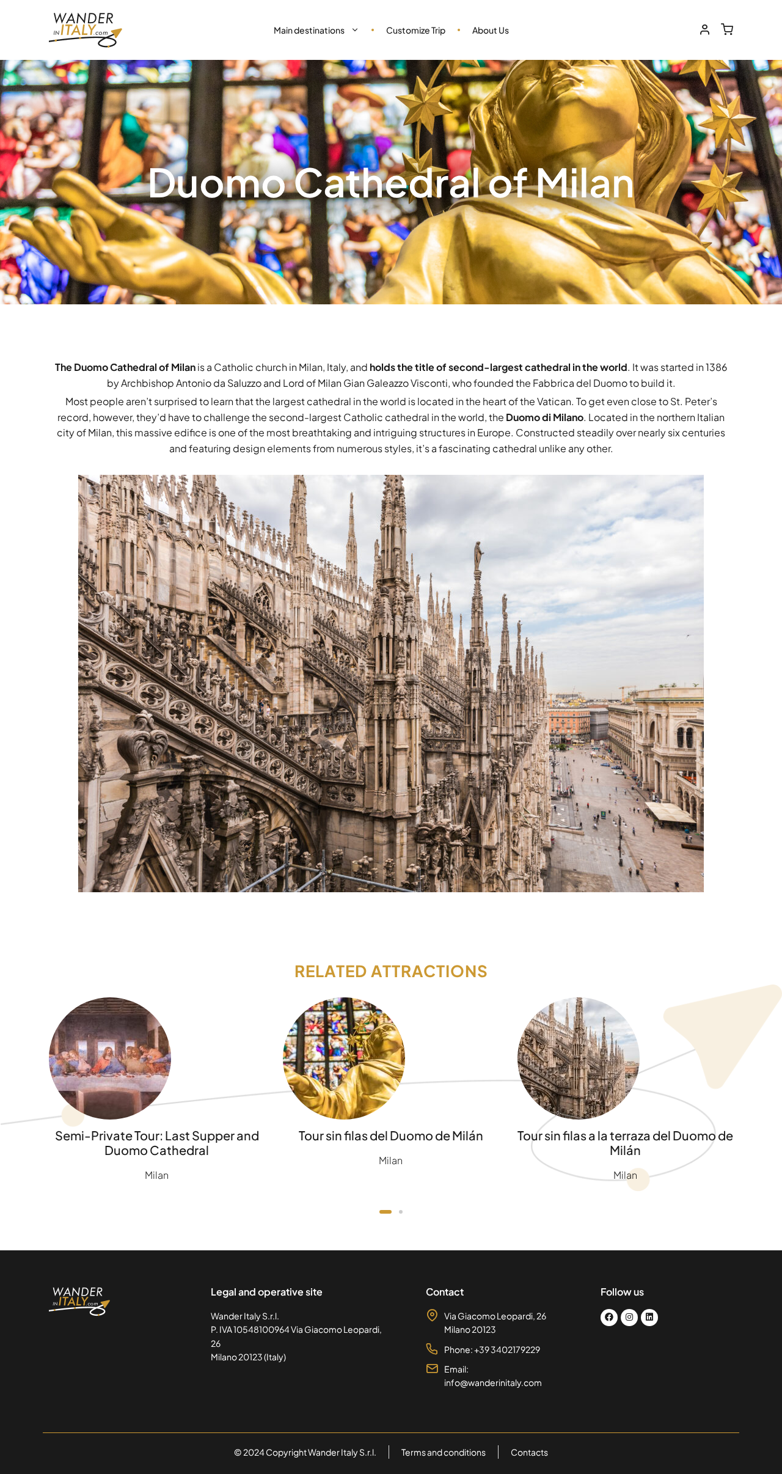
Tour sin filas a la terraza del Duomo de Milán (625, 1142)
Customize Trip (415, 29)
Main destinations (309, 29)
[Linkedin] (649, 1317)
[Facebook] (609, 1317)
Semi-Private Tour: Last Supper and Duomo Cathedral (157, 1142)
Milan (157, 1174)
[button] (385, 1212)
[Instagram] (629, 1317)
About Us (490, 29)
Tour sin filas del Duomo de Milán (391, 1135)
